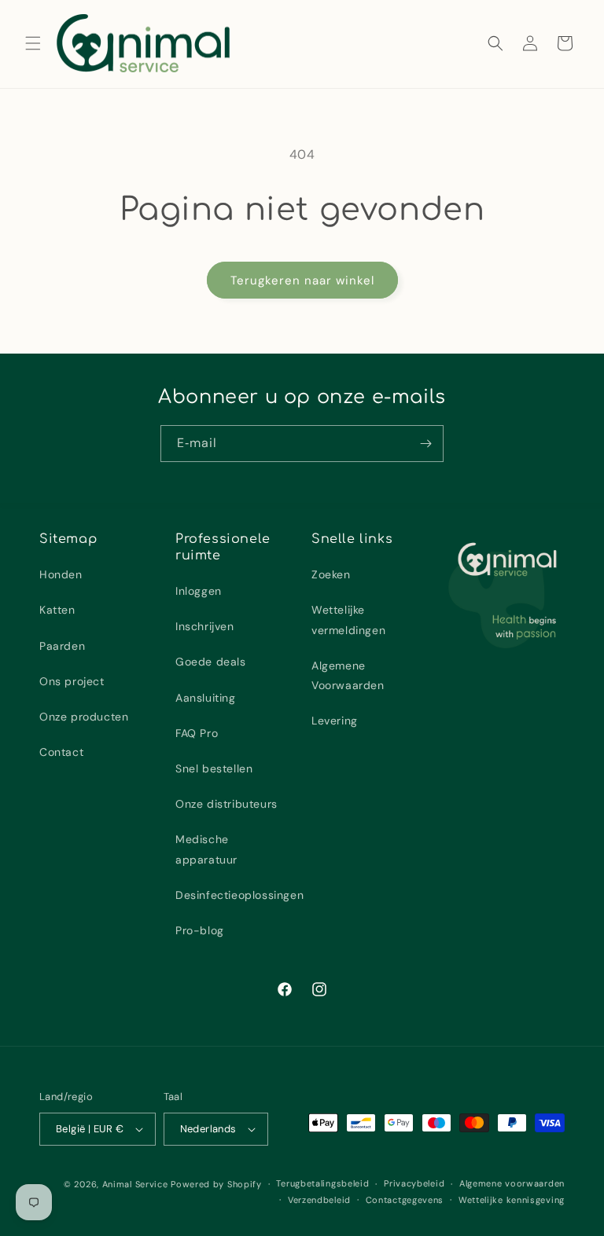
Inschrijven (204, 626)
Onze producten (83, 717)
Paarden (62, 646)
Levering (334, 720)
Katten (57, 610)
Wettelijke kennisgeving (512, 1199)
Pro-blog (199, 930)
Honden (61, 574)
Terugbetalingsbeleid (322, 1183)
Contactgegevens (405, 1199)
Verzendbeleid (319, 1199)
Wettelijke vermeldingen (348, 619)
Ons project (72, 681)
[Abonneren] (425, 443)
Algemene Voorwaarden (348, 675)
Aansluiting (205, 698)
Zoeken (331, 574)
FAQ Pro (196, 733)
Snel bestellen (213, 768)
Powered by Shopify (216, 1184)
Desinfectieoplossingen (239, 895)
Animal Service (135, 1184)
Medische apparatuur (206, 849)
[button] (33, 43)
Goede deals (210, 662)
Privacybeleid (414, 1183)
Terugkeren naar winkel (302, 280)
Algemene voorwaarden (512, 1183)
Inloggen (198, 591)
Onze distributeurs (226, 804)
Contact (61, 752)
